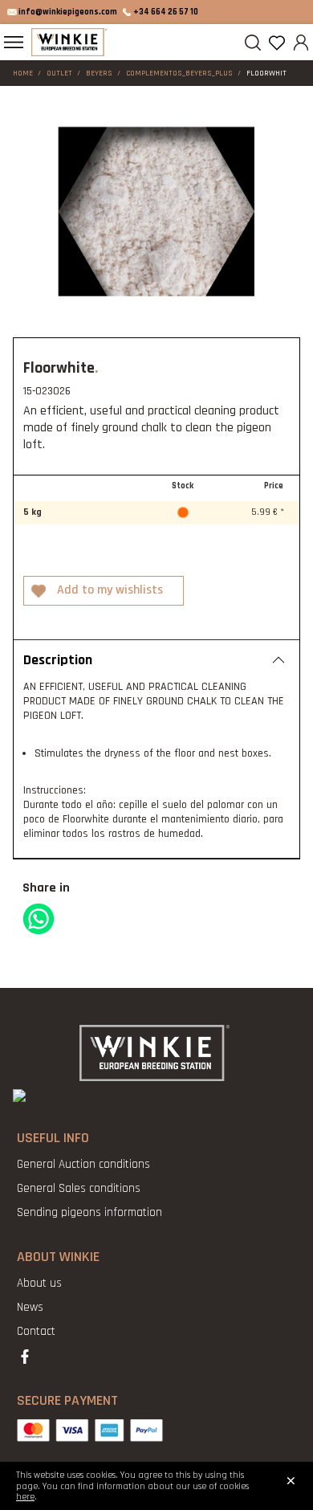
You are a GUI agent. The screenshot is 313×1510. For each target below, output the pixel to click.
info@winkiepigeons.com (67, 12)
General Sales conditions (78, 1188)
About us (39, 1283)
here (25, 1497)
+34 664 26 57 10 (165, 12)
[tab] (156, 659)
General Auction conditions (83, 1164)
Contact (36, 1331)
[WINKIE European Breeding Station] (69, 42)
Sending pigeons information (89, 1212)
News (30, 1307)
